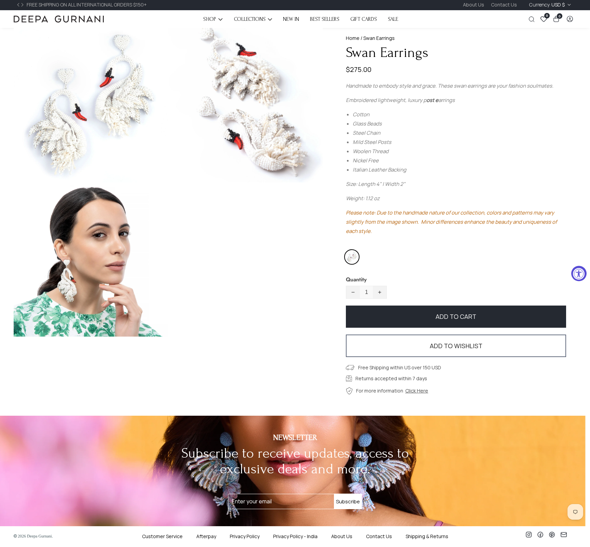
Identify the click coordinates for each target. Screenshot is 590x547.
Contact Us (504, 4)
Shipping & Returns (427, 536)
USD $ (547, 4)
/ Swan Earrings (377, 38)
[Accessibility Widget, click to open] (579, 273)
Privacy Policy (244, 536)
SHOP (209, 19)
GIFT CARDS (363, 19)
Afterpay (206, 536)
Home (353, 38)
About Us (473, 4)
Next (23, 5)
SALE (393, 19)
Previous (19, 5)
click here (416, 390)
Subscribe (348, 501)
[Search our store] (533, 19)
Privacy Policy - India (295, 536)
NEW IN (291, 19)
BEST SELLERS (324, 19)
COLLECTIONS (250, 19)
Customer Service (162, 536)
